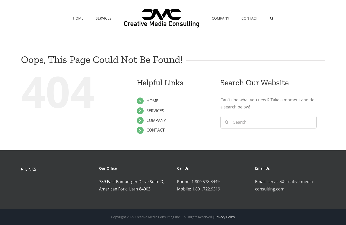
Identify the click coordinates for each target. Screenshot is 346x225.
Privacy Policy (225, 217)
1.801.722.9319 (206, 189)
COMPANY (156, 120)
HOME (152, 101)
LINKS (30, 169)
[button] (254, 17)
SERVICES (155, 111)
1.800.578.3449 (205, 181)
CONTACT (155, 130)
